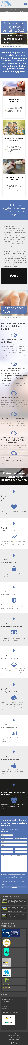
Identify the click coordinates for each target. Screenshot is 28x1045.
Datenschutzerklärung (11, 874)
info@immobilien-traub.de (12, 1012)
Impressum (7, 1037)
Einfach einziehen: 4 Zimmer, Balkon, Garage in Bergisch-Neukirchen (17, 915)
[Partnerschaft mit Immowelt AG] (6, 962)
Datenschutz (11, 1039)
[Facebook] (11, 1043)
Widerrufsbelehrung (18, 1037)
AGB (11, 1037)
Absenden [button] (14, 887)
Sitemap (17, 1039)
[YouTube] (16, 1043)
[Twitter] (13, 1043)
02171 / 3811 (14, 9)
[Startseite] (6, 4)
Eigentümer (9, 46)
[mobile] (25, 4)
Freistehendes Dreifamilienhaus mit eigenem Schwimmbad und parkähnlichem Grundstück (17, 901)
